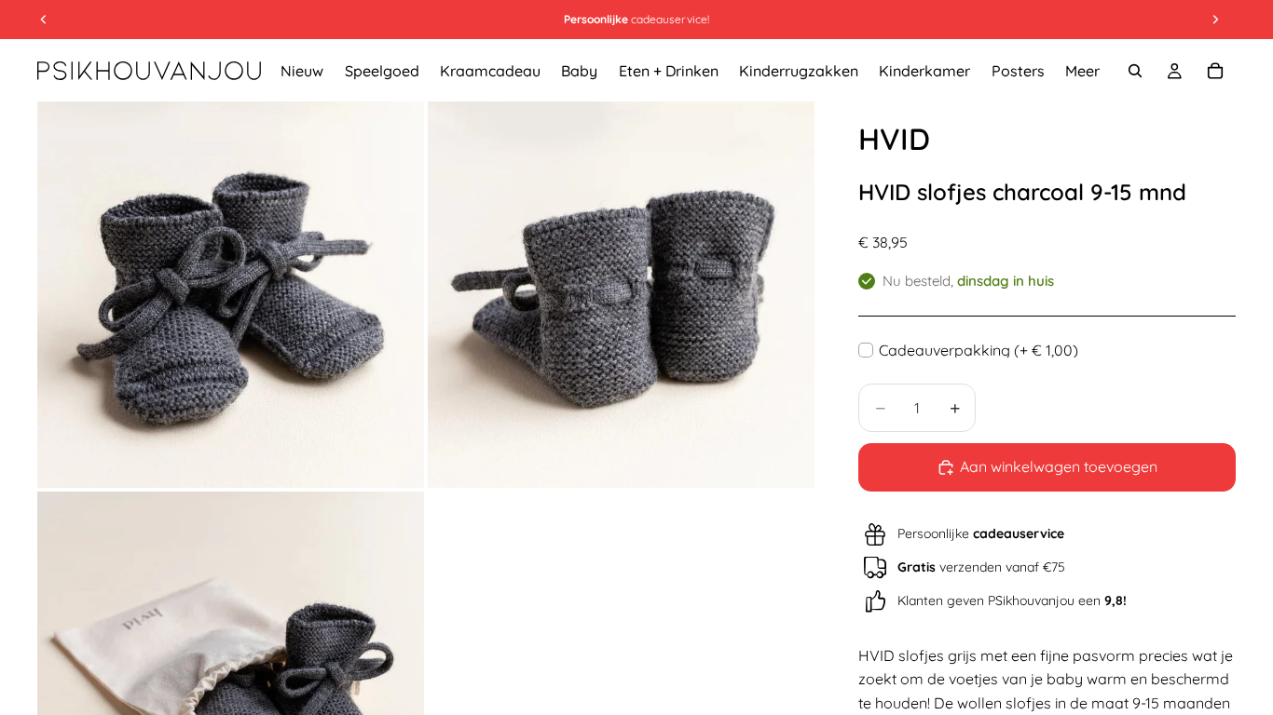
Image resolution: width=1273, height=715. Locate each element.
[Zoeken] (1135, 70)
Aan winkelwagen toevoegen (1058, 466)
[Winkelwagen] (1215, 70)
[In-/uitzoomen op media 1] (230, 294)
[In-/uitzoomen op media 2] (621, 294)
